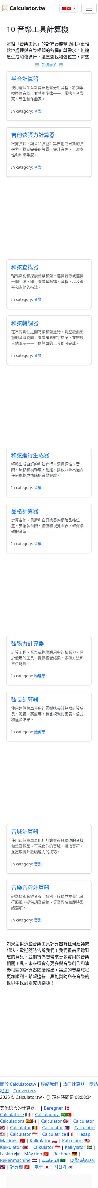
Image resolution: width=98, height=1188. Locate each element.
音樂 (38, 111)
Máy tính (33, 1154)
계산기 (60, 1167)
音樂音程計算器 (30, 888)
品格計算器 (24, 511)
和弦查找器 (24, 267)
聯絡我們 (49, 1084)
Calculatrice (54, 1134)
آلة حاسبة (50, 1160)
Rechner (62, 1154)
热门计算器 (74, 1084)
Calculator (51, 1121)
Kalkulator (40, 1141)
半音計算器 (24, 79)
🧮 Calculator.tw (23, 8)
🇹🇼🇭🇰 (67, 8)
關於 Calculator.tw (18, 1084)
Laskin (6, 1154)
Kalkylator (75, 1147)
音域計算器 (24, 832)
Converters (24, 1091)
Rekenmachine (15, 1160)
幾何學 (39, 731)
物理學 (39, 675)
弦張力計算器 (27, 643)
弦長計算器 (24, 699)
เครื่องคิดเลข (82, 1160)
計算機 (16, 1167)
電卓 (38, 1167)
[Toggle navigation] (89, 8)
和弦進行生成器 (30, 455)
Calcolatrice (12, 1115)
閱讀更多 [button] (49, 64)
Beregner (53, 1108)
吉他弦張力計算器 (33, 135)
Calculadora (47, 1115)
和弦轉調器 (24, 323)
